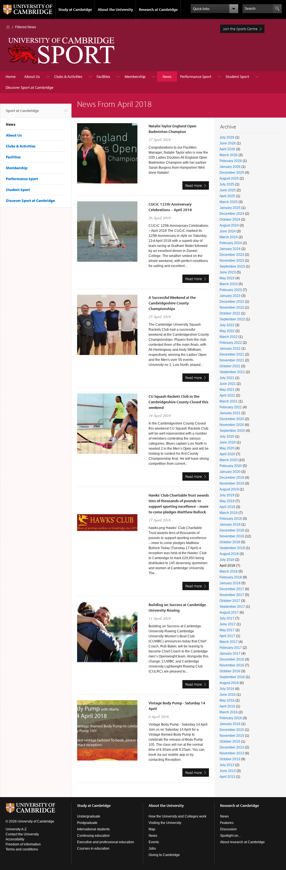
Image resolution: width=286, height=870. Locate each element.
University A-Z (16, 829)
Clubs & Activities (68, 76)
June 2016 (228, 695)
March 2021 (229, 401)
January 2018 (230, 583)
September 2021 (232, 372)
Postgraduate (87, 823)
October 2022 (230, 313)
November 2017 (232, 595)
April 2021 (227, 395)
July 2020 (227, 436)
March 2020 (229, 460)
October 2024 (230, 219)
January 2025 (230, 208)
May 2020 (227, 448)
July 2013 (227, 765)
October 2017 (230, 601)
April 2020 (227, 454)
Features (226, 823)
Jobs (152, 848)
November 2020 (232, 425)
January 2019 (230, 524)
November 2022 (232, 307)
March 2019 (229, 513)
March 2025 (229, 202)
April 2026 (227, 149)
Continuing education (93, 836)
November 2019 (232, 483)
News (167, 76)
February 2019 (231, 519)
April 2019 (227, 507)
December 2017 (232, 589)
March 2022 (229, 337)
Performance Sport (195, 76)
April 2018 (227, 566)
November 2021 (232, 360)
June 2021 (228, 384)
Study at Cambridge (75, 9)
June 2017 (228, 624)
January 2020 (230, 472)
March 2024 (229, 237)
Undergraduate (88, 816)
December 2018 (232, 530)
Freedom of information (23, 844)
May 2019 (227, 501)
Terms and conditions (22, 849)
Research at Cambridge (158, 9)
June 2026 (228, 143)
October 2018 (230, 542)
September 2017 (232, 607)
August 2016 (229, 683)
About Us (32, 76)
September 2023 (232, 266)
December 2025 (232, 173)
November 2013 (232, 753)
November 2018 (232, 536)
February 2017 (231, 648)
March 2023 (229, 284)
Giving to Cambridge (164, 855)
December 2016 (232, 659)
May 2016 (227, 700)
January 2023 (230, 296)
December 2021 (232, 354)
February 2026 (231, 161)
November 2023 (232, 261)
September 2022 (232, 319)
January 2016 (230, 724)
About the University (115, 9)
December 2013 (232, 747)
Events (154, 842)
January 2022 (230, 349)
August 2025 (229, 178)
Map (152, 829)
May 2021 (227, 390)
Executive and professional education (105, 842)
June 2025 (228, 190)
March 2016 (229, 712)
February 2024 (231, 243)
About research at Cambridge (242, 842)
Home (8, 27)
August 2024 (229, 225)
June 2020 (228, 442)
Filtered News (25, 27)
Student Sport (237, 76)
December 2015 (232, 730)
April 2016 (227, 706)
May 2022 (227, 331)
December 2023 (232, 255)
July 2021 (227, 378)
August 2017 (229, 612)
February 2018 (231, 577)
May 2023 (227, 278)
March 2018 (229, 571)
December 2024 (232, 214)
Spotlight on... (230, 836)
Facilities (103, 76)
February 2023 (231, 290)
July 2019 (227, 495)
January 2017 (230, 654)
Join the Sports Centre (240, 28)
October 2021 (230, 366)
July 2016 (227, 689)
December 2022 (232, 302)
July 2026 (227, 137)
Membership (135, 76)
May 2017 (227, 630)
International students (93, 829)
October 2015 (230, 741)
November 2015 (232, 736)
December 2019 (232, 478)
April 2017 (227, 636)
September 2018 (232, 548)
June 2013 (228, 771)
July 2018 (227, 560)
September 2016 (232, 677)
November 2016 (232, 665)
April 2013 (227, 777)
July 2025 (227, 184)
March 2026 (229, 155)
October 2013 (230, 759)
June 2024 (228, 231)
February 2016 (231, 718)
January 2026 (230, 167)
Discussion (228, 829)
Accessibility (15, 839)
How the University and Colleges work (177, 816)
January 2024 (230, 249)
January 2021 (230, 413)
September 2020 (232, 431)
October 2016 (230, 671)
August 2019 (229, 489)
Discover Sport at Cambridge (29, 87)
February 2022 (231, 343)
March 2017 (229, 642)
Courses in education (93, 848)
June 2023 (228, 272)
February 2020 (231, 466)
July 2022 (227, 325)
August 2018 (229, 554)
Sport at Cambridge (22, 110)
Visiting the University (165, 823)
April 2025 (227, 196)
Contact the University (22, 834)
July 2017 (227, 618)
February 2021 (231, 407)
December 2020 (232, 419)
